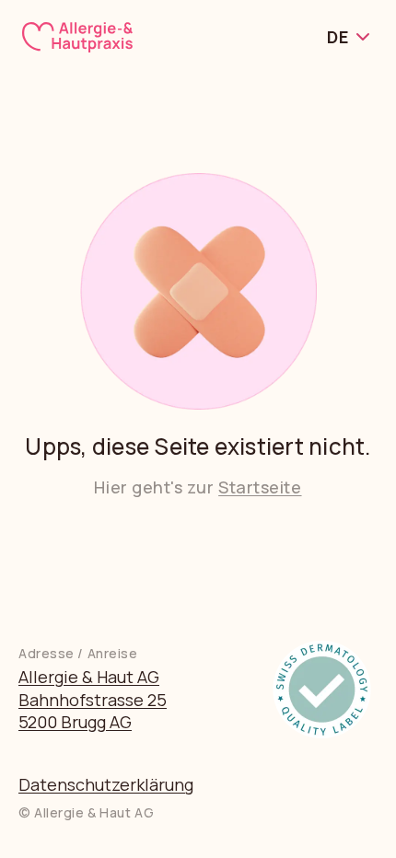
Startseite (259, 487)
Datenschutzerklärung (105, 784)
